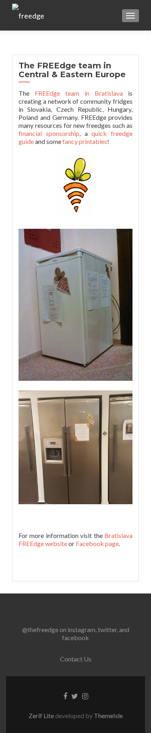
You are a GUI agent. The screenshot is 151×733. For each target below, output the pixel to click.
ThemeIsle (108, 715)
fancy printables (84, 141)
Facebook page (97, 543)
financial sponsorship (49, 133)
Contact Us (75, 659)
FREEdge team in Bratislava (79, 93)
